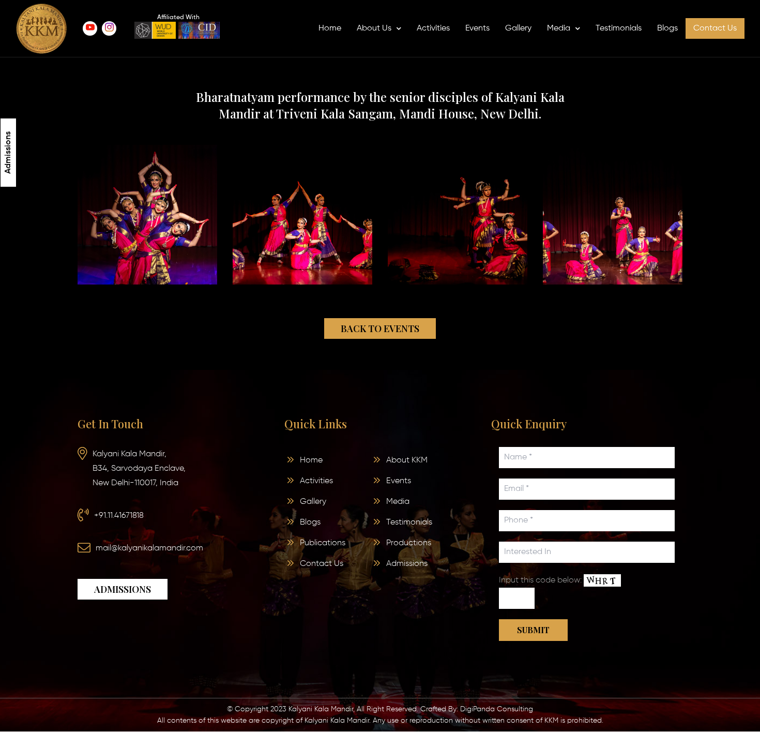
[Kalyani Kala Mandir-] (41, 28)
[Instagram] (109, 28)
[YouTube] (90, 28)
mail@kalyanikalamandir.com (149, 548)
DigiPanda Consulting (496, 709)
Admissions (8, 152)
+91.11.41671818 (119, 516)
